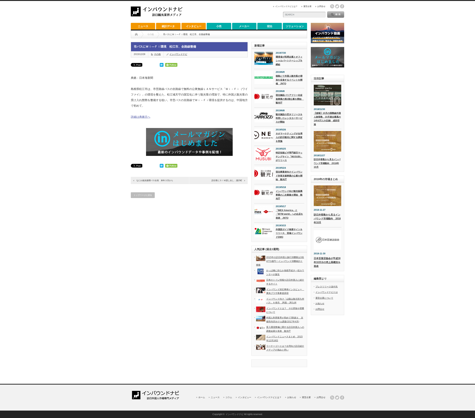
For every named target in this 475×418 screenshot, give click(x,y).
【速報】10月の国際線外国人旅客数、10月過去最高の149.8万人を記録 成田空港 (327, 119)
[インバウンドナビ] (156, 14)
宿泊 (269, 26)
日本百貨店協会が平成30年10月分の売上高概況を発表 (327, 262)
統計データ (168, 26)
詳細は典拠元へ (140, 116)
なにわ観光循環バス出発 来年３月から (154, 180)
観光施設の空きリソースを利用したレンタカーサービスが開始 (289, 118)
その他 (157, 54)
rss (332, 6)
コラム (228, 397)
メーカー (244, 26)
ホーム (201, 397)
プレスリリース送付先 (326, 286)
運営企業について (324, 298)
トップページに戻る (143, 195)
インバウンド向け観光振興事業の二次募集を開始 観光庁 (289, 195)
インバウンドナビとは (326, 292)
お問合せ (321, 6)
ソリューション (295, 26)
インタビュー (194, 26)
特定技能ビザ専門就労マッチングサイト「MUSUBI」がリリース (289, 156)
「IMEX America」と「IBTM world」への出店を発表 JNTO (289, 214)
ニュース (143, 26)
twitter (337, 6)
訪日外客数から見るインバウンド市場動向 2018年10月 (327, 163)
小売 (219, 26)
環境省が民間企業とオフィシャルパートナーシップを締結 (289, 61)
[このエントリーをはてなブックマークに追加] (161, 65)
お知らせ (319, 303)
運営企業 (307, 6)
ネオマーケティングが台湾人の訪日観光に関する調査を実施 (289, 137)
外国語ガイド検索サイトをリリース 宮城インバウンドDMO (289, 233)
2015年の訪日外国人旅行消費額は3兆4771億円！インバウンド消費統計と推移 (280, 261)
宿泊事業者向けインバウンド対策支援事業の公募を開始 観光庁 (289, 176)
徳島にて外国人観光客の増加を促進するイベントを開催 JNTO (289, 80)
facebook (342, 6)
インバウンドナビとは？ (286, 6)
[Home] (136, 34)
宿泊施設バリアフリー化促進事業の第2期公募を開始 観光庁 (290, 99)
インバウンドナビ (178, 54)
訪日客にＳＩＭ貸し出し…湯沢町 (227, 180)
